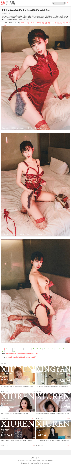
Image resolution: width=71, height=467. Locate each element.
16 (60, 348)
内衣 (31, 23)
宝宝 (67, 23)
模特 (57, 23)
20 (6, 351)
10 (37, 348)
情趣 (42, 23)
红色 (28, 23)
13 (48, 348)
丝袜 (64, 23)
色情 (54, 23)
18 (67, 348)
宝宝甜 (23, 23)
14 (52, 348)
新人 (34, 23)
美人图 (3, 13)
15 (56, 348)
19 (2, 351)
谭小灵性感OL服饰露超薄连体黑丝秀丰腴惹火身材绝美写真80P (22, 357)
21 (10, 351)
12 (44, 348)
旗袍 (60, 23)
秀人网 (8, 13)
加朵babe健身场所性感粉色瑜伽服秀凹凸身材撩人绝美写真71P (21, 353)
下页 (14, 351)
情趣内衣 (50, 23)
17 (63, 348)
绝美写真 (38, 23)
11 (40, 348)
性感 (5, 25)
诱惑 (46, 23)
